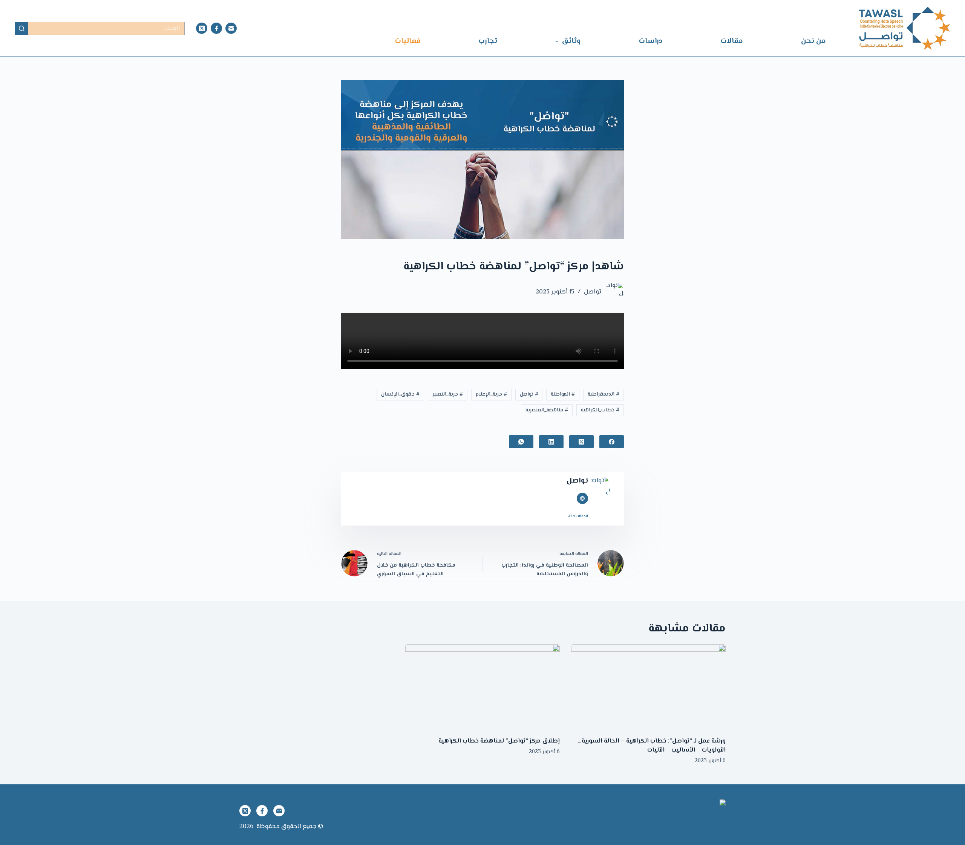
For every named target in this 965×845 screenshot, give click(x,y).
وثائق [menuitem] (571, 41)
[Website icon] (582, 498)
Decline (99, 823)
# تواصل (529, 394)
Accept (133, 823)
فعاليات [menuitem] (408, 41)
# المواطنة (563, 394)
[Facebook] (216, 28)
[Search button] (21, 28)
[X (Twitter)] (201, 28)
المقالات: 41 (578, 516)
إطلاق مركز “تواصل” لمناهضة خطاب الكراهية (499, 741)
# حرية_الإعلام (491, 394)
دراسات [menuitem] (651, 41)
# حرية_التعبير (447, 394)
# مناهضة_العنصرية (546, 410)
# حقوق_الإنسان (400, 394)
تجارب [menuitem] (488, 41)
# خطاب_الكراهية (600, 410)
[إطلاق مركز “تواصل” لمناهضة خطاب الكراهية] (482, 687)
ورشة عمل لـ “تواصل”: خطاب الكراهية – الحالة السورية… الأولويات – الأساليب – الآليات (652, 746)
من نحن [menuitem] (813, 41)
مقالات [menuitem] (732, 41)
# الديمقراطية (603, 394)
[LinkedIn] (551, 441)
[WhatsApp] (521, 441)
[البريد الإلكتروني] (231, 28)
